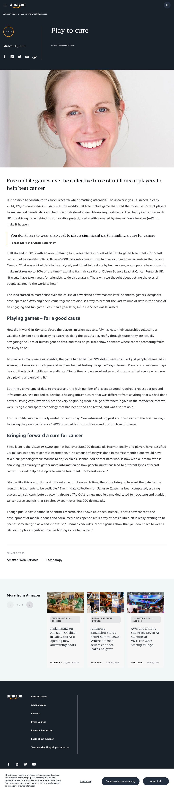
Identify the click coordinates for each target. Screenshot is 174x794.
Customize (85, 781)
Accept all (156, 781)
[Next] (29, 604)
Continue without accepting (120, 781)
